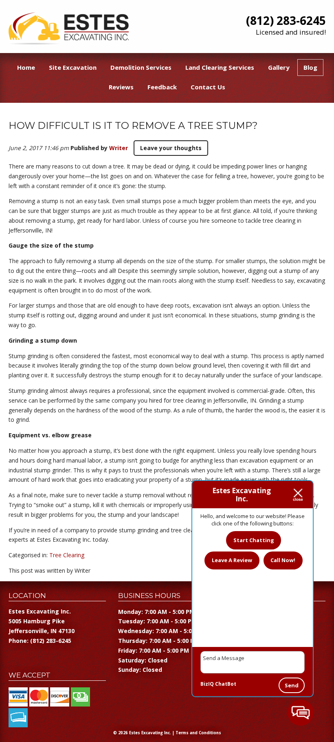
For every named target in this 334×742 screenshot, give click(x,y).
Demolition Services (140, 67)
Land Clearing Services (219, 67)
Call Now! (282, 560)
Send (292, 685)
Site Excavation (73, 67)
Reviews (121, 87)
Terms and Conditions (198, 732)
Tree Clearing (66, 555)
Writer (118, 148)
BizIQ (207, 683)
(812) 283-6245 (286, 20)
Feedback (162, 87)
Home (26, 67)
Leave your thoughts (171, 148)
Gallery (279, 67)
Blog (310, 67)
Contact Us (208, 87)
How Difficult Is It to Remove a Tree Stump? (133, 125)
